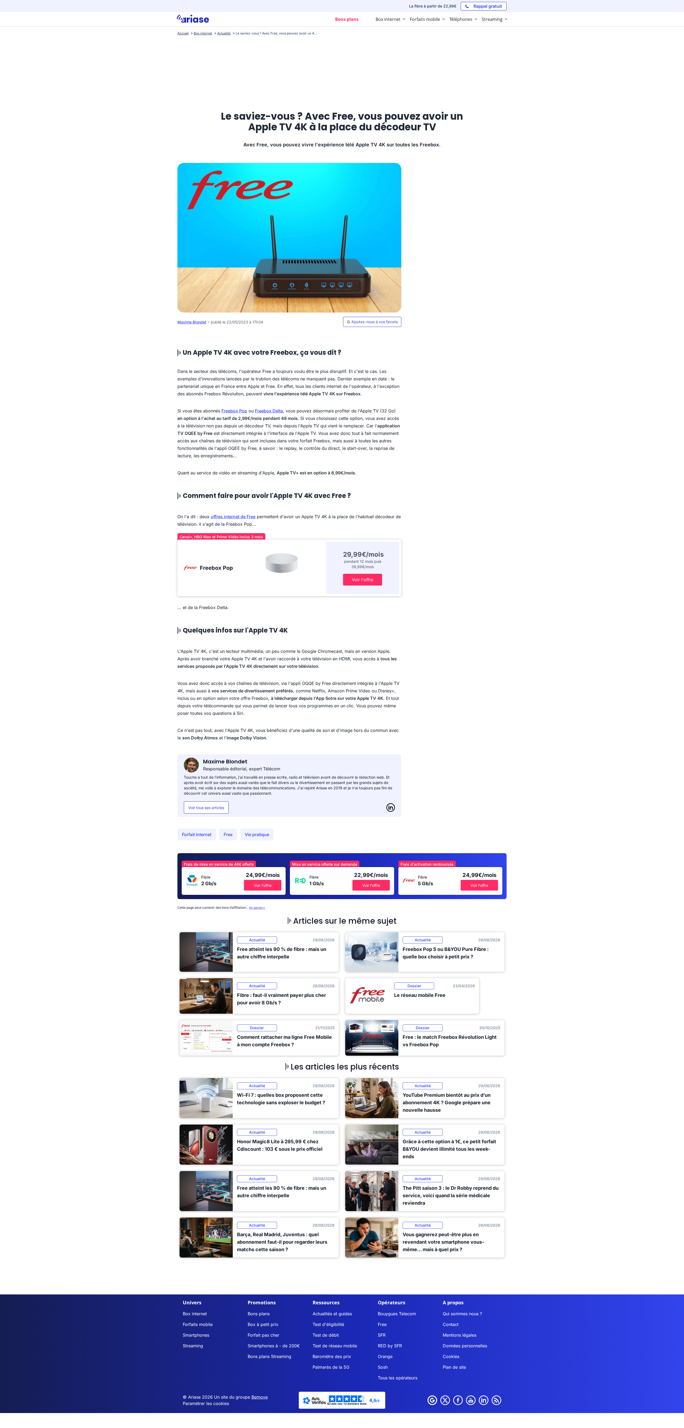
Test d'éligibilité (328, 1324)
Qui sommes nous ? (462, 1313)
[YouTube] (471, 1400)
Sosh (383, 1367)
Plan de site (454, 1367)
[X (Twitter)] (445, 1400)
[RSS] (496, 1400)
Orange (385, 1356)
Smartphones (196, 1335)
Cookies (451, 1356)
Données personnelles (465, 1345)
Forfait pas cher (263, 1335)
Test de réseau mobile (335, 1345)
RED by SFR (390, 1345)
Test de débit (326, 1335)
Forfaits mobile (198, 1324)
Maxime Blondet (191, 322)
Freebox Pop (234, 410)
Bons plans (259, 1313)
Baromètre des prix (332, 1356)
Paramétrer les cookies (206, 1403)
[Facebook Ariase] (458, 1400)
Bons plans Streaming (269, 1356)
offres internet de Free (233, 516)
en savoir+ (257, 908)
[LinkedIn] (390, 807)
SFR (382, 1335)
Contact (450, 1324)
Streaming (193, 1345)
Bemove (259, 1397)
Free (228, 834)
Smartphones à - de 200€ (274, 1345)
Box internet (195, 1313)
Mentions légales (459, 1335)
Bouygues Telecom (397, 1313)
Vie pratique (257, 834)
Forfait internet (196, 834)
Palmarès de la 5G (331, 1367)
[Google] (432, 1400)
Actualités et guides (332, 1313)
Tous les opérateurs (397, 1377)
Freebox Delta (269, 410)
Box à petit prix (263, 1324)
